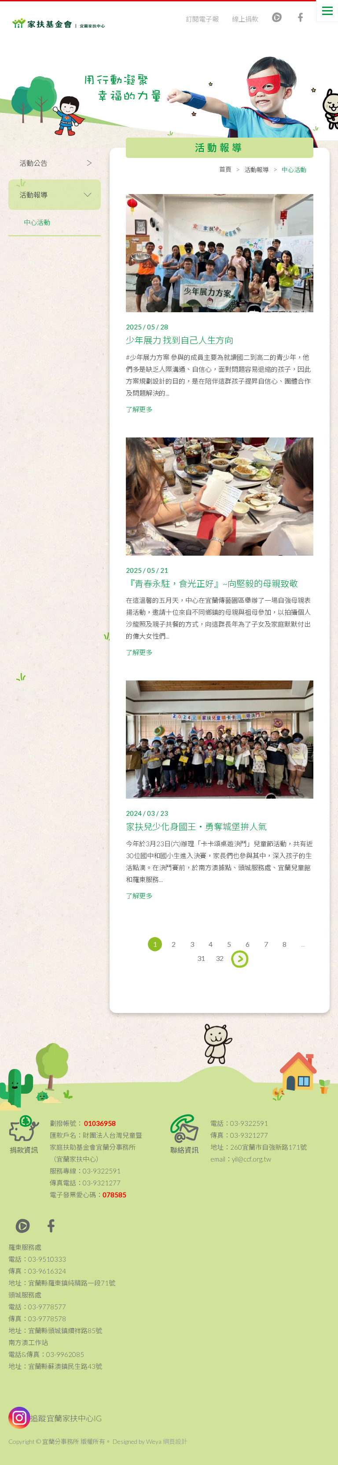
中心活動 (37, 222)
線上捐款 (245, 19)
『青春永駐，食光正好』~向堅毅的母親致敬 (212, 583)
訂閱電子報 (202, 19)
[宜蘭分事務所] (47, 18)
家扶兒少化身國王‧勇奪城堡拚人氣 (196, 826)
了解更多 (139, 409)
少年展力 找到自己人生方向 (179, 340)
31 (201, 958)
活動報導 (256, 169)
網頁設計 (175, 1441)
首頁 (225, 169)
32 (220, 958)
